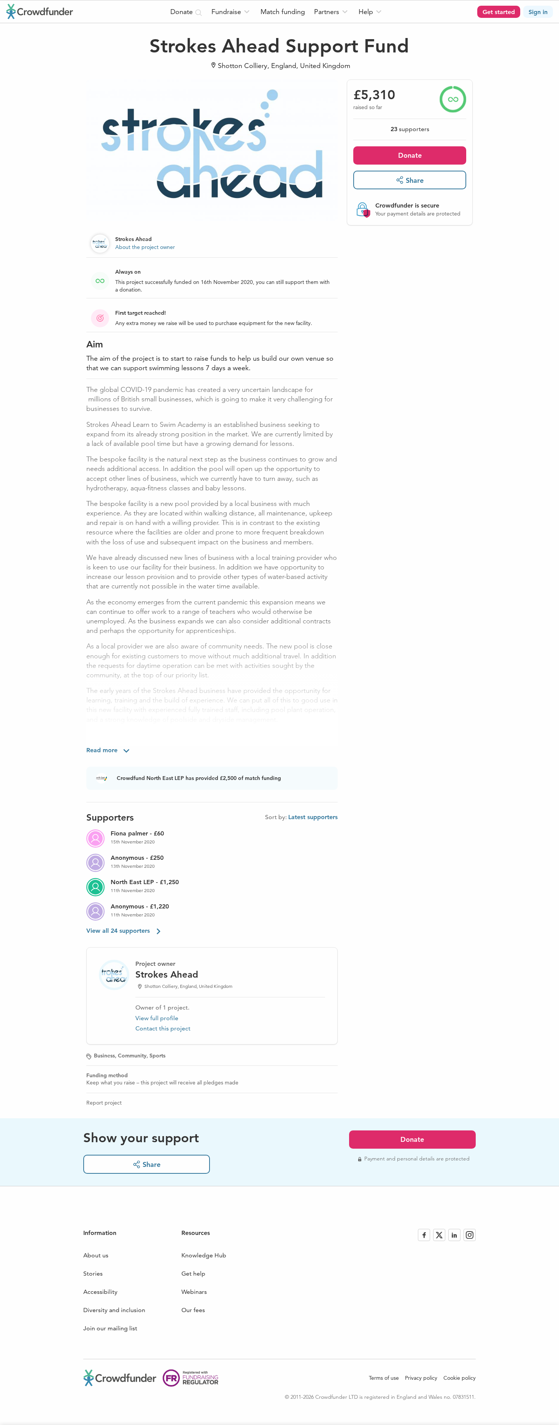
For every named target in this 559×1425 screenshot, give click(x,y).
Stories (93, 1273)
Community (132, 1055)
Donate (410, 155)
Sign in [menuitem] (538, 12)
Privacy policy (421, 1377)
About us (95, 1255)
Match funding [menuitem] (282, 11)
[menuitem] (231, 11)
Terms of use (384, 1377)
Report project (104, 1102)
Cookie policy (459, 1377)
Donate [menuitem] (182, 11)
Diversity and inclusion (114, 1310)
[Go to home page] (39, 11)
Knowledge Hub (203, 1255)
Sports (157, 1055)
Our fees (193, 1310)
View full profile (156, 1018)
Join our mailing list (110, 1328)
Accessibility (100, 1291)
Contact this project (163, 1028)
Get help (193, 1273)
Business (104, 1055)
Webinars (194, 1291)
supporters (410, 129)
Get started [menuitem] (499, 12)
